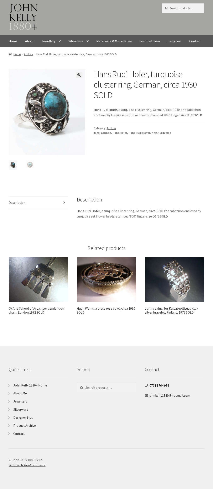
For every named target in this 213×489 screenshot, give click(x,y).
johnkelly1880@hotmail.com (169, 395)
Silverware (75, 41)
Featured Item (149, 41)
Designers (174, 41)
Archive (28, 54)
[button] (79, 75)
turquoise (164, 133)
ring (154, 133)
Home (13, 41)
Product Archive (24, 425)
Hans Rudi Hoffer (139, 133)
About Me (20, 393)
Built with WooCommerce (27, 465)
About (29, 41)
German (106, 133)
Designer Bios (23, 417)
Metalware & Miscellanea (114, 41)
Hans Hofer (120, 133)
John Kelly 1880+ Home (30, 385)
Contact (195, 41)
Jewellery (48, 41)
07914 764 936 (159, 385)
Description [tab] (17, 202)
